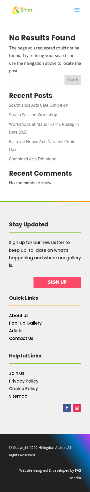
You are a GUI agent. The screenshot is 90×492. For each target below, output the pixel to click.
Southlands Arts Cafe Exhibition (38, 105)
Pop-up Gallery (25, 323)
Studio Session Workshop (33, 114)
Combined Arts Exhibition (32, 159)
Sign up (57, 282)
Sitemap (18, 396)
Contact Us (21, 338)
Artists (15, 331)
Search (72, 79)
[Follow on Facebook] (67, 408)
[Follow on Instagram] (77, 408)
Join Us (16, 373)
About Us (18, 316)
